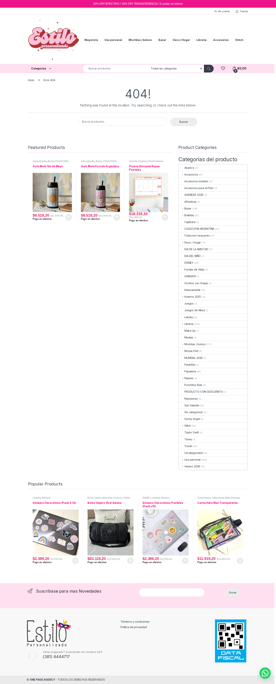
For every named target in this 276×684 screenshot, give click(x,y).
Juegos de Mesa (194, 310)
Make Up (189, 330)
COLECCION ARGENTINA (199, 228)
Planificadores (156, 161)
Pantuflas (189, 364)
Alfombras (190, 201)
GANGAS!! (190, 276)
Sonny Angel (192, 418)
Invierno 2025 (192, 296)
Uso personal (113, 39)
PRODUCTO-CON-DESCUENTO (203, 391)
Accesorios (221, 39)
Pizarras (142, 161)
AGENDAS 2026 (193, 194)
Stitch (239, 39)
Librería (201, 39)
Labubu (188, 317)
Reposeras (191, 398)
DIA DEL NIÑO (192, 256)
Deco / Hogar (181, 39)
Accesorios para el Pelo (198, 188)
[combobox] (116, 68)
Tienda (244, 11)
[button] (265, 673)
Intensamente (192, 290)
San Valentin (191, 405)
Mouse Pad (191, 351)
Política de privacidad (134, 627)
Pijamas (188, 378)
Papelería (190, 371)
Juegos (189, 303)
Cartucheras (203, 497)
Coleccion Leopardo (196, 235)
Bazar (162, 39)
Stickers (46, 497)
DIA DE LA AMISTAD (196, 249)
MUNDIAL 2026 (193, 357)
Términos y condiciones (135, 621)
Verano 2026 (192, 466)
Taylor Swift (191, 432)
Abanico (189, 167)
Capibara (189, 222)
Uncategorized (193, 452)
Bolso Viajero (94, 497)
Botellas (189, 215)
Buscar (183, 121)
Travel (188, 446)
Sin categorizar (193, 412)
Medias (188, 337)
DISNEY (188, 262)
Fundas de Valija (194, 269)
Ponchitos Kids (193, 384)
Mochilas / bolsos (140, 39)
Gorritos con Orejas (196, 283)
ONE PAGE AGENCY (42, 679)
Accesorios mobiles (196, 181)
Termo (188, 439)
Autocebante (40, 161)
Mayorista (91, 39)
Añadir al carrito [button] (68, 217)
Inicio (31, 80)
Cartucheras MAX (221, 497)
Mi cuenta (224, 11)
